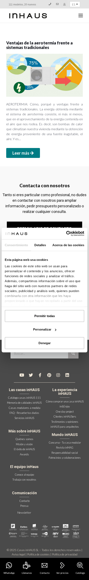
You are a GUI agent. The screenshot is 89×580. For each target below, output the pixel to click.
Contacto (44, 573)
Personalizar (42, 329)
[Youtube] (22, 375)
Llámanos (27, 573)
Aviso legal (18, 554)
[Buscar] (73, 353)
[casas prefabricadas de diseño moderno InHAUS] (28, 15)
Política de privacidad (64, 554)
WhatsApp (9, 573)
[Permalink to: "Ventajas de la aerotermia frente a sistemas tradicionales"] (44, 75)
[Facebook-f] (40, 375)
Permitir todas (44, 315)
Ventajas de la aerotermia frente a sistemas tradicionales (39, 45)
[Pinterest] (49, 375)
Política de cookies (38, 554)
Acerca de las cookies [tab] (68, 245)
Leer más (21, 152)
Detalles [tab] (40, 245)
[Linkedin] (67, 375)
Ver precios (62, 573)
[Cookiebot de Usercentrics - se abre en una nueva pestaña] (66, 233)
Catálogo (80, 573)
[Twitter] (31, 375)
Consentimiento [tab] (16, 245)
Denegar (44, 343)
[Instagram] (58, 375)
